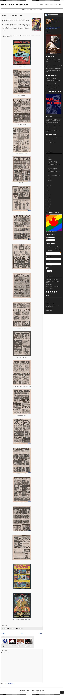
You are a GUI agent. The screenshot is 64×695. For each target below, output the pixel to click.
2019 (48, 185)
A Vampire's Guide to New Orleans (52, 279)
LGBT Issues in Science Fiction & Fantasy (53, 286)
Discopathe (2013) (49, 288)
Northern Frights (49, 310)
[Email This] (2, 625)
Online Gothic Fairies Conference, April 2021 (54, 68)
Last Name (48, 261)
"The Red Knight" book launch (51, 142)
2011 (48, 204)
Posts (48, 237)
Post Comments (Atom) (10, 683)
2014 (48, 197)
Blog (38, 4)
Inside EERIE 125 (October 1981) (12, 15)
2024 (48, 155)
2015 (48, 195)
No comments (20, 628)
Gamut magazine (49, 284)
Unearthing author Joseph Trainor (52, 83)
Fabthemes (25, 691)
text (48, 268)
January (49, 180)
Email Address (53, 251)
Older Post (41, 633)
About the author (49, 308)
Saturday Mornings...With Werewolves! (53, 125)
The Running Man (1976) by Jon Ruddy (53, 85)
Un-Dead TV (47, 4)
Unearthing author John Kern (51, 78)
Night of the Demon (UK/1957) (51, 137)
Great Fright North (54, 4)
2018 (48, 188)
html (48, 267)
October (49, 159)
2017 (48, 190)
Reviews (41, 4)
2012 (48, 201)
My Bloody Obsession (14, 4)
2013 (48, 199)
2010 (48, 206)
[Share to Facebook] (6, 625)
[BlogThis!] (3, 625)
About (60, 4)
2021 (48, 157)
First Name (48, 256)
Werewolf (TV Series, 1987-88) (51, 127)
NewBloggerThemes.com (40, 691)
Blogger (42, 690)
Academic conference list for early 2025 (53, 59)
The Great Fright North (50, 303)
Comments (49, 239)
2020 (48, 183)
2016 (48, 192)
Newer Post (3, 633)
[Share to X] (5, 625)
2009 (48, 208)
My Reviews (48, 300)
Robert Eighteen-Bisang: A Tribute (52, 87)
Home (22, 633)
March (49, 178)
